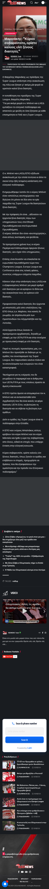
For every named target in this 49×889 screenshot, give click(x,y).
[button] (5, 2)
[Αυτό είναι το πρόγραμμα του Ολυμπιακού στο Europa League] (9, 802)
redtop (15, 581)
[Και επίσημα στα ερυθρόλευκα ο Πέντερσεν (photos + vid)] (9, 814)
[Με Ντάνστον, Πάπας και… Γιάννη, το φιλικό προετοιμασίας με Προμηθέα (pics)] (9, 788)
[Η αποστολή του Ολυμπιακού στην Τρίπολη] (9, 825)
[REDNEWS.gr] (16, 2)
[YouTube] (22, 872)
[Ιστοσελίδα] (39, 632)
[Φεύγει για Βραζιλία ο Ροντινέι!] (9, 776)
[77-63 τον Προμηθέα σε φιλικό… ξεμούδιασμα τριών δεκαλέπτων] (9, 765)
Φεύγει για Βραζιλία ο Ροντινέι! (30, 773)
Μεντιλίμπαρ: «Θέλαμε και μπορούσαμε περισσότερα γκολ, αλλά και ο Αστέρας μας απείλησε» (21, 549)
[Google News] (26, 872)
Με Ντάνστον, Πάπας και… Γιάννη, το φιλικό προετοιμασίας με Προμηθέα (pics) (31, 787)
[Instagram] (45, 632)
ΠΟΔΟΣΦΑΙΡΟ (10, 33)
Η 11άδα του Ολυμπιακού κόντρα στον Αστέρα (25, 570)
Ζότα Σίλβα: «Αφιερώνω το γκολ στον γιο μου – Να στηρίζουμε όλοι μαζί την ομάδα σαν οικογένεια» (24, 539)
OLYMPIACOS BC (24, 767)
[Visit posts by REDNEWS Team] (7, 57)
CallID (29, 748)
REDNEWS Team (16, 56)
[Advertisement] (24, 145)
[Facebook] (42, 632)
